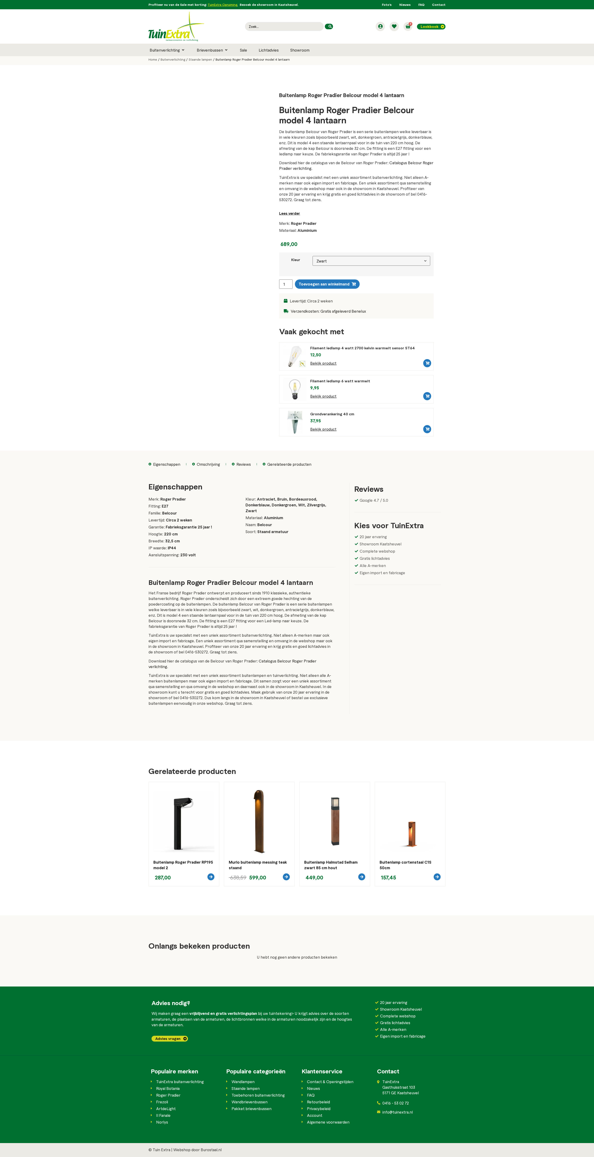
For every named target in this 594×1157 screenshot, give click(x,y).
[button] (167, 50)
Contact (439, 4)
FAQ (421, 4)
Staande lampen (200, 59)
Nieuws (405, 4)
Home (152, 59)
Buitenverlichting (173, 59)
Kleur (295, 260)
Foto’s (387, 4)
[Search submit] (329, 26)
